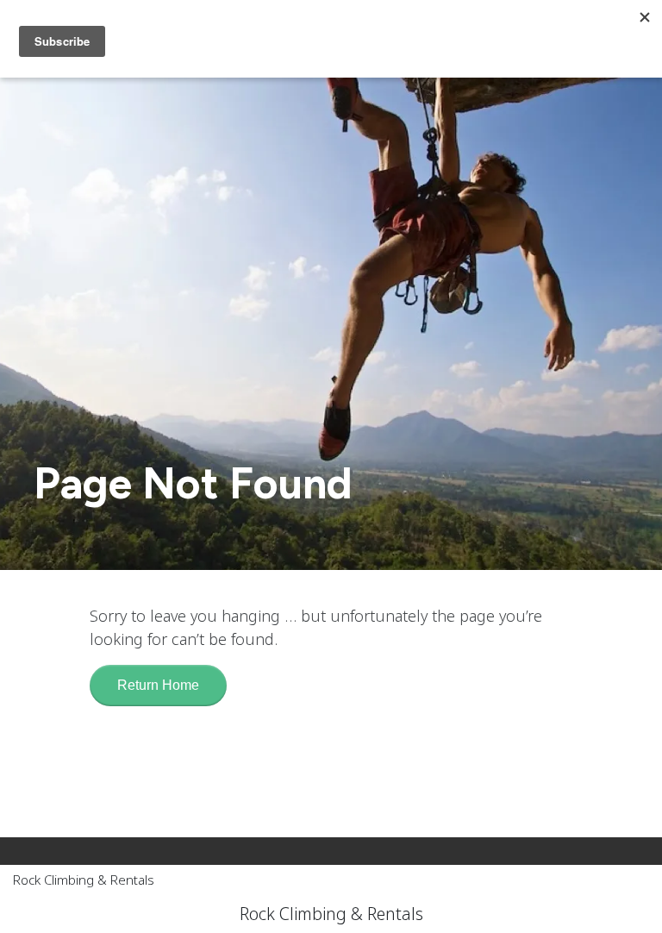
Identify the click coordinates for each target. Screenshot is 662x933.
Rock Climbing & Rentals (83, 879)
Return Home (158, 685)
